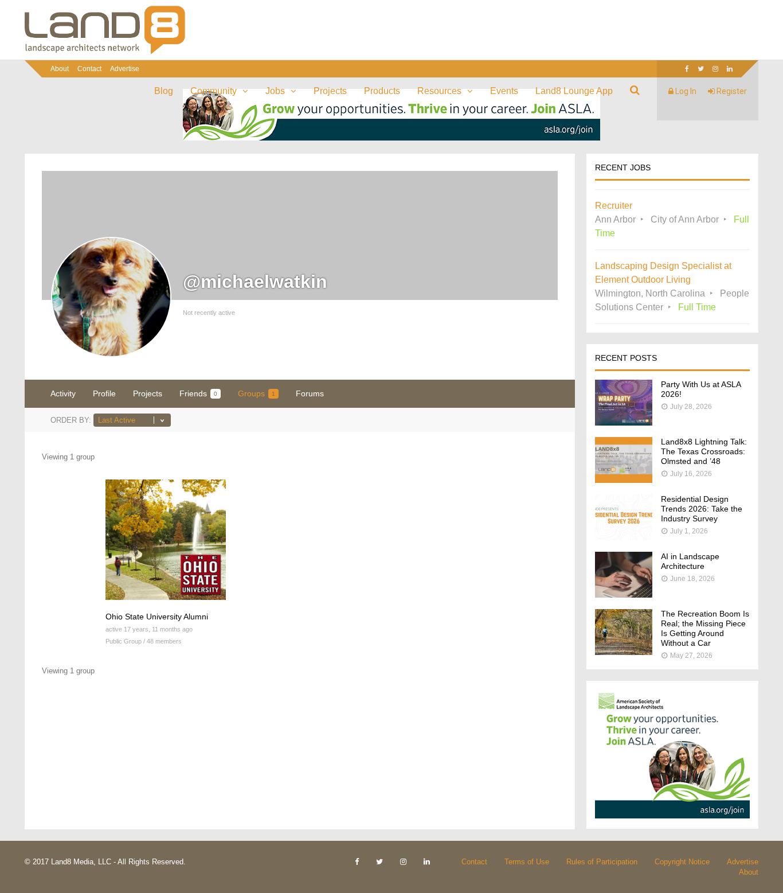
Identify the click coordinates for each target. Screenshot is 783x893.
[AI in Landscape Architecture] (623, 594)
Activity (63, 393)
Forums (310, 393)
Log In (685, 91)
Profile (104, 393)
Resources (439, 91)
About (59, 69)
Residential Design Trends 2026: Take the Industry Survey (701, 508)
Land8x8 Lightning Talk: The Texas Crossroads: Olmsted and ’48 (704, 451)
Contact (89, 69)
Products (382, 91)
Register (731, 91)
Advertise (124, 69)
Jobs (275, 91)
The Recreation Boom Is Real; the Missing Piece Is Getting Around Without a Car (705, 628)
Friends (198, 393)
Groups (256, 393)
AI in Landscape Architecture (690, 561)
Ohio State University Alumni (156, 616)
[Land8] (105, 52)
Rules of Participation (601, 861)
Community (213, 91)
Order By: (70, 420)
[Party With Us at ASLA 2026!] (623, 422)
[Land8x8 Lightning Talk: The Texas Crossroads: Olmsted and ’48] (623, 480)
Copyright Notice (682, 861)
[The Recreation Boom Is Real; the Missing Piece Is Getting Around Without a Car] (623, 652)
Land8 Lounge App (574, 91)
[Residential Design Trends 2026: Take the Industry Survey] (623, 537)
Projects (330, 91)
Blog (163, 91)
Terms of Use (526, 861)
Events (504, 91)
